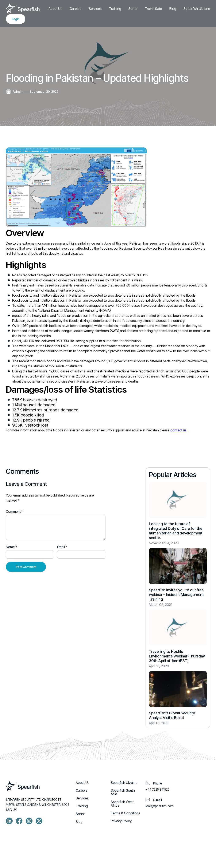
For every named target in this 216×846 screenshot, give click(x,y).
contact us (178, 430)
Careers (75, 9)
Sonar (133, 9)
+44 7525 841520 (157, 789)
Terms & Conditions (125, 813)
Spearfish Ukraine (197, 9)
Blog (172, 9)
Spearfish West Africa (122, 803)
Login (15, 19)
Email (62, 547)
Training (115, 9)
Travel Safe (153, 9)
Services (95, 9)
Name (11, 547)
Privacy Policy (121, 821)
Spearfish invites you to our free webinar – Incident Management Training (176, 594)
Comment (14, 511)
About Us (55, 9)
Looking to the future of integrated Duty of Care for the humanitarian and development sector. (175, 531)
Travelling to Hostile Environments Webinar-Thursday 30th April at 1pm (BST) (177, 656)
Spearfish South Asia (123, 792)
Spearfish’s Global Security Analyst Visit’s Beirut (172, 715)
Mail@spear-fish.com (159, 806)
